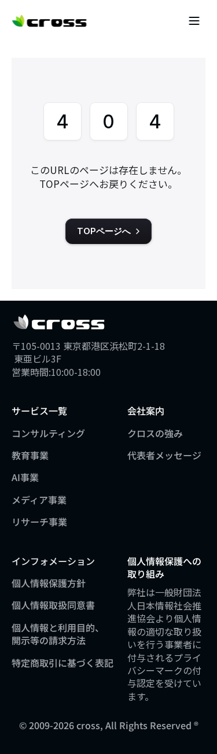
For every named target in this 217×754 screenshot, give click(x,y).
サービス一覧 (39, 410)
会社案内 (145, 410)
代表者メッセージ (164, 455)
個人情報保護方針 (49, 583)
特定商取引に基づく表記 (62, 663)
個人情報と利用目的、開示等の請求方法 (58, 633)
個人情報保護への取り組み (164, 567)
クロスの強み (155, 433)
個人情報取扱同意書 (53, 605)
